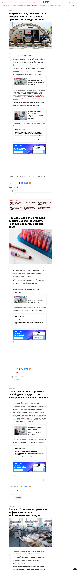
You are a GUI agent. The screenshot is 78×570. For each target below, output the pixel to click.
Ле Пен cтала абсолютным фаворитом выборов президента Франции (43, 528)
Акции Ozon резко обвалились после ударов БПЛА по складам (16, 208)
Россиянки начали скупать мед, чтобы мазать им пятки (15, 522)
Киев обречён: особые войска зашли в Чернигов (44, 208)
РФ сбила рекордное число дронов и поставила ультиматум (29, 523)
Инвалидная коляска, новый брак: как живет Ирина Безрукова (15, 203)
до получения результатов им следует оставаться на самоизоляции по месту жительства (28, 98)
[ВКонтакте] (27, 183)
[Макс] (22, 183)
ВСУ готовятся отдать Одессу (30, 202)
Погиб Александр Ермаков (29, 526)
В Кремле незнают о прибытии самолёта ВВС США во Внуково (44, 203)
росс (17, 307)
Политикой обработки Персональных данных (29, 5)
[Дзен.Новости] (20, 183)
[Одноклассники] (30, 183)
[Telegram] (25, 183)
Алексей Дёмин (16, 475)
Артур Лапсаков (16, 341)
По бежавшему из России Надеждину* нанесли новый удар (29, 208)
